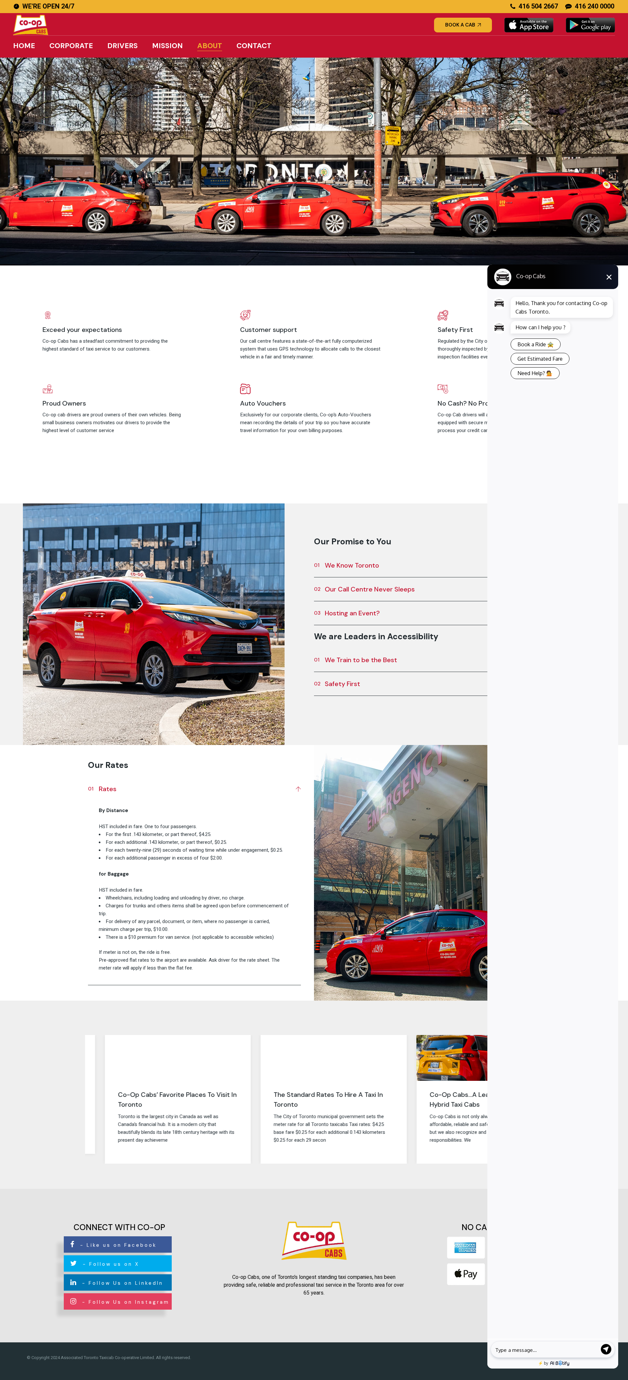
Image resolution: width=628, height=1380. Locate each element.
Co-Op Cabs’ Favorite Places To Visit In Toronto (157, 1099)
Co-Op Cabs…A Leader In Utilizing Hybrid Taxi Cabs (461, 1099)
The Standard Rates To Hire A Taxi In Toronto (308, 1099)
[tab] (194, 787)
